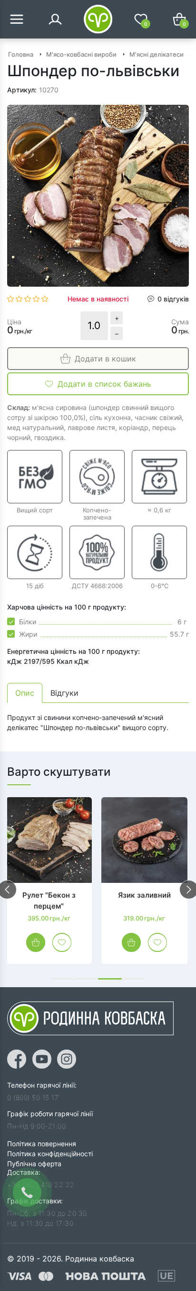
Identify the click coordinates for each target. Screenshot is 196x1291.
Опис (24, 693)
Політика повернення (41, 1144)
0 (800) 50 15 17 (33, 1097)
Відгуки (64, 693)
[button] (62, 979)
